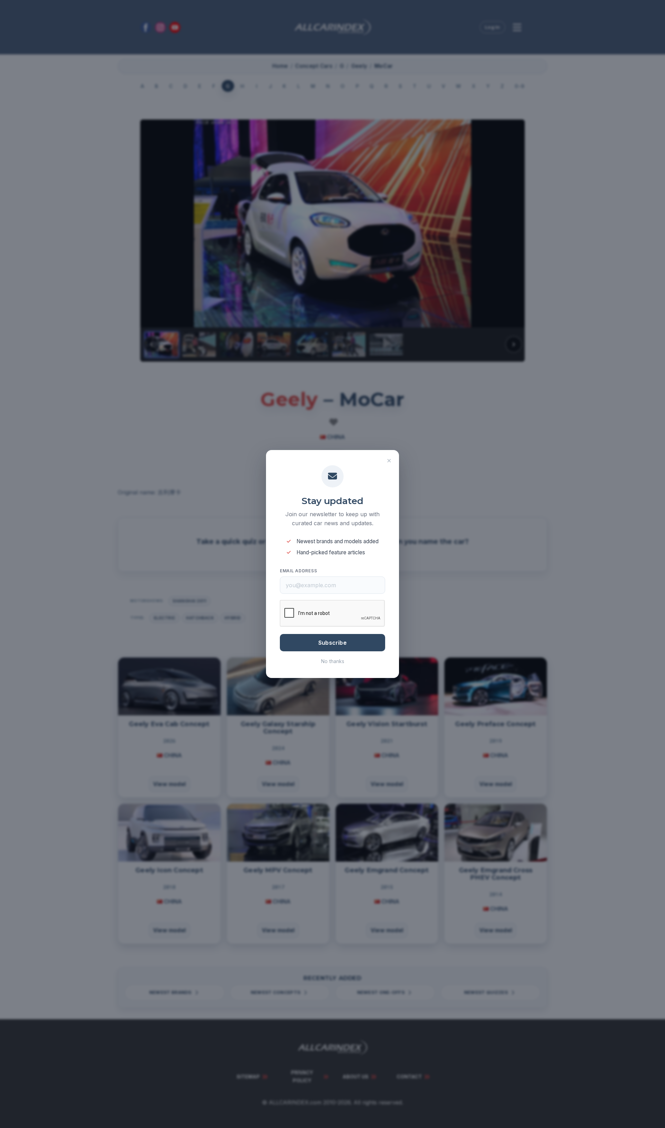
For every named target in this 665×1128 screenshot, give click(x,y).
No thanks (332, 661)
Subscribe (332, 642)
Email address (298, 570)
